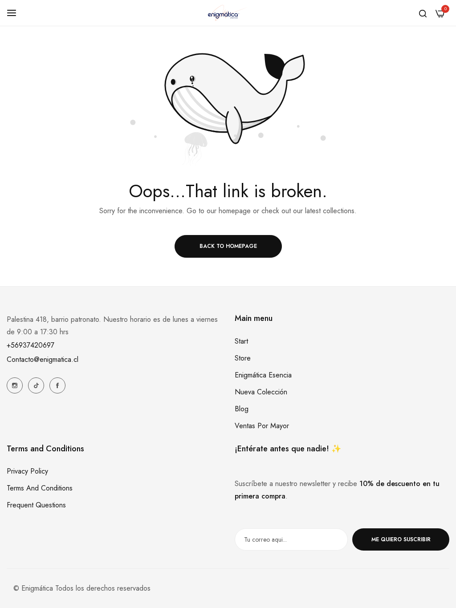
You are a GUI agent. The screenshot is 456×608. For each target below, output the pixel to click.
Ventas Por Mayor (262, 426)
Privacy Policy (27, 471)
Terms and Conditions (40, 488)
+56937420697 (30, 345)
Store (243, 358)
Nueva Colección (261, 392)
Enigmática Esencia (263, 375)
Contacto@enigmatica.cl (42, 359)
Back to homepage (228, 246)
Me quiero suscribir (401, 539)
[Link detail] (15, 385)
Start (241, 341)
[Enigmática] (228, 13)
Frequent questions (36, 505)
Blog (241, 409)
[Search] (423, 13)
